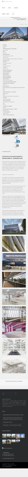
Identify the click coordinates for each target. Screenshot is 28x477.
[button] (13, 14)
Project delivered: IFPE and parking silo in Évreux (13, 414)
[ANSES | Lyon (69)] (13, 440)
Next (26, 24)
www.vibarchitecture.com (8, 458)
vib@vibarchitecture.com (8, 454)
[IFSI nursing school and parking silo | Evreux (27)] (13, 436)
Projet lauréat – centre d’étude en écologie (12, 425)
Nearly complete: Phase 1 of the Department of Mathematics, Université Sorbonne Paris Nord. (13, 418)
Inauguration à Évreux (7, 422)
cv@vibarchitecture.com (9, 455)
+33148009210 (6, 452)
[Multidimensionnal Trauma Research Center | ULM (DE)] (18, 440)
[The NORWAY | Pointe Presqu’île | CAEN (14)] (9, 436)
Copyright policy (8, 466)
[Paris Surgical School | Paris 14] (9, 441)
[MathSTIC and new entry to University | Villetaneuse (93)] (4, 441)
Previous (22, 24)
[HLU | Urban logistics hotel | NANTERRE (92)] (22, 436)
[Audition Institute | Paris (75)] (18, 436)
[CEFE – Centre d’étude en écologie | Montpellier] (4, 436)
